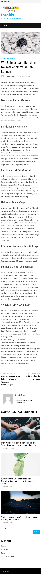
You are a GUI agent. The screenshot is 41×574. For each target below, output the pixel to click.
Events (3, 546)
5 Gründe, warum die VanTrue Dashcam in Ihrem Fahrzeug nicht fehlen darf (19, 518)
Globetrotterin (11, 76)
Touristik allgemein (8, 58)
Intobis (7, 14)
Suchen (3, 528)
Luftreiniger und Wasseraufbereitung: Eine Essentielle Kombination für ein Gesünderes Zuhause (17, 481)
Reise (3, 553)
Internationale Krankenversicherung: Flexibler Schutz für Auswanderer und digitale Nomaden (18, 444)
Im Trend (4, 549)
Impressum (5, 571)
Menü (6, 26)
